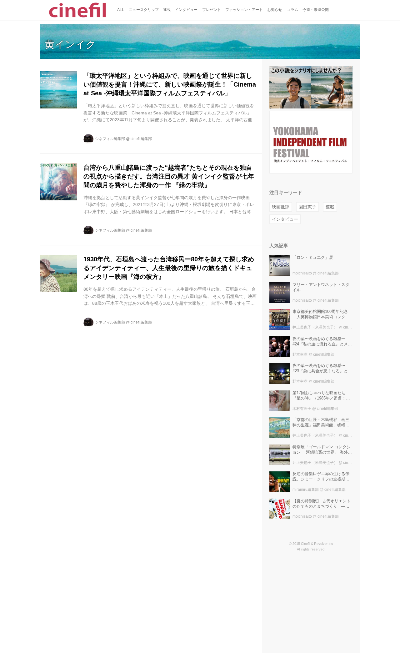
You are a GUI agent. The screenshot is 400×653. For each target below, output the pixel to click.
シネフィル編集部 (110, 139)
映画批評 (280, 206)
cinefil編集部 (141, 139)
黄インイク (70, 44)
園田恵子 (307, 206)
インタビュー (285, 219)
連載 (330, 206)
